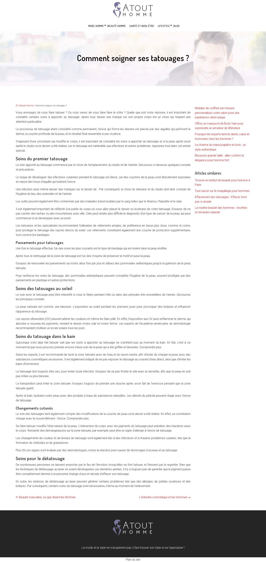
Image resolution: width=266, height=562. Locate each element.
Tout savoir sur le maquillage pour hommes (222, 191)
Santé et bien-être (141, 25)
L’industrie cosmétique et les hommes (163, 497)
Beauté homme (116, 25)
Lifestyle (164, 25)
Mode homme (96, 25)
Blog (177, 25)
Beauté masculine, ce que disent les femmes (47, 497)
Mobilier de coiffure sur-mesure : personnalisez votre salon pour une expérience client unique (217, 112)
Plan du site (133, 559)
